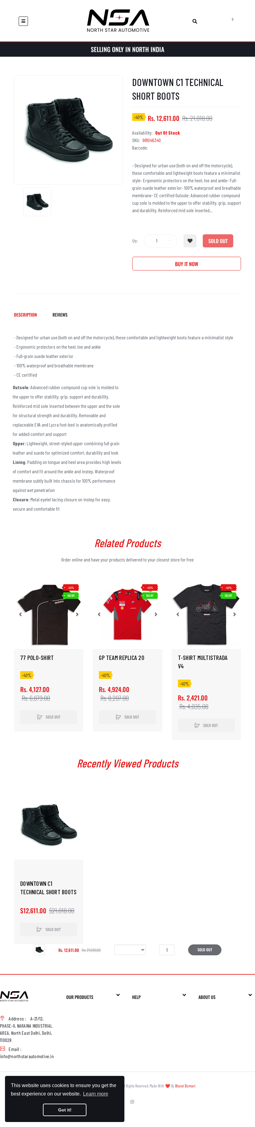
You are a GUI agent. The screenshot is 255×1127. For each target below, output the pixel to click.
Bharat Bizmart (185, 1085)
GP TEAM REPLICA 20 (121, 657)
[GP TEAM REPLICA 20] (127, 614)
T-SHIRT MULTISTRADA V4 (203, 662)
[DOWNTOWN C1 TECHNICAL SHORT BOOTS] (37, 202)
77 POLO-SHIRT (37, 657)
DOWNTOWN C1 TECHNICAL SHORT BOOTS (48, 887)
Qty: (135, 240)
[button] (20, 614)
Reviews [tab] (60, 314)
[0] (226, 21)
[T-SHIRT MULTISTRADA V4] (206, 614)
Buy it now (186, 264)
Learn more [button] (95, 1093)
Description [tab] (25, 314)
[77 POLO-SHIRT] (48, 614)
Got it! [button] (65, 1109)
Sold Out (218, 241)
